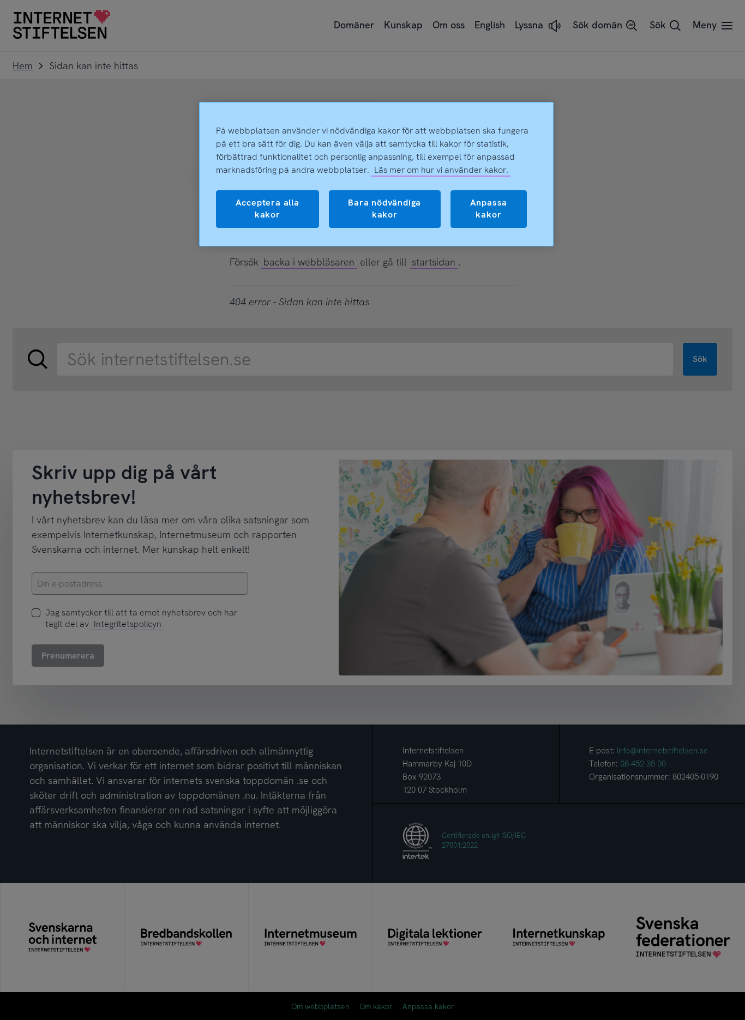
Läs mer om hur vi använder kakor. (441, 170)
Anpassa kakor (489, 208)
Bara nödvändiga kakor (384, 208)
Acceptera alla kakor (267, 208)
